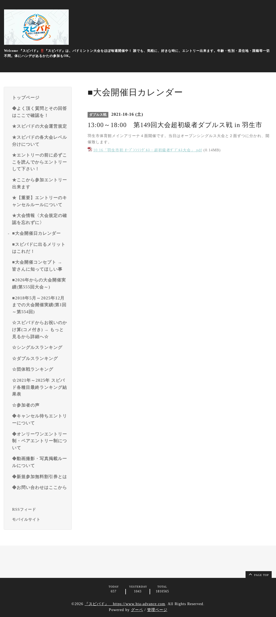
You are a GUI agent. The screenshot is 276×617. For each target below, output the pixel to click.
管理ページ (157, 610)
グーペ (137, 610)
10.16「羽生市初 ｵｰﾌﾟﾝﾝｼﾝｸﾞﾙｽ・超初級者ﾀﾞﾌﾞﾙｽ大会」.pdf (147, 150)
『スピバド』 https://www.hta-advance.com (125, 604)
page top (261, 575)
